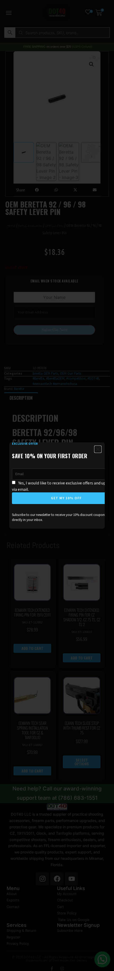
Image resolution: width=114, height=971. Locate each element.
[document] (57, 485)
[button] (98, 449)
